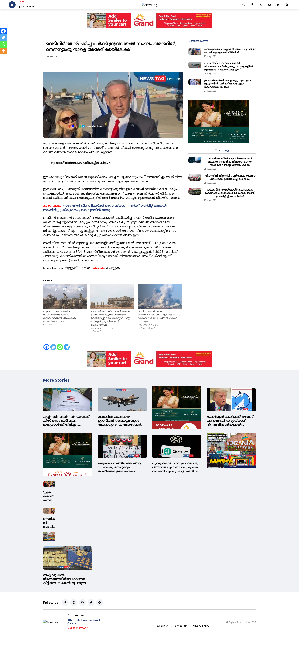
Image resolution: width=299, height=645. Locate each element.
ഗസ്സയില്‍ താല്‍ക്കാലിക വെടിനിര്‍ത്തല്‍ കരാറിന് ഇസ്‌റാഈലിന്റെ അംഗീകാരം (59, 314)
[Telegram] (67, 345)
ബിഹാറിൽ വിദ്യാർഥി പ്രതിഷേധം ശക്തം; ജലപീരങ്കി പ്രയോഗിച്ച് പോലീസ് (230, 177)
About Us (163, 626)
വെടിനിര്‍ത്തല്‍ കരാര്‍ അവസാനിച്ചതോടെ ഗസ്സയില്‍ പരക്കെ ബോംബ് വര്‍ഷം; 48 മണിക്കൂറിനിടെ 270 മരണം (159, 316)
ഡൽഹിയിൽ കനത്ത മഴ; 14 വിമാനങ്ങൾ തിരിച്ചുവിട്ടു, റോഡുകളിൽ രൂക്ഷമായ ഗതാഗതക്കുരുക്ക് (228, 67)
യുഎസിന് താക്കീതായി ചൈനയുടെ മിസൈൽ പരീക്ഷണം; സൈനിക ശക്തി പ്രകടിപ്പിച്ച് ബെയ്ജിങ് (230, 193)
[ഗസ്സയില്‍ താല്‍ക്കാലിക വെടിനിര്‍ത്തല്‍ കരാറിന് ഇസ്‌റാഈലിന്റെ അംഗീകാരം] (65, 296)
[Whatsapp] (60, 345)
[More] (3, 51)
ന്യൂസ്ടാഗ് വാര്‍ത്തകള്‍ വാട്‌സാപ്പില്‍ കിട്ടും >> (81, 163)
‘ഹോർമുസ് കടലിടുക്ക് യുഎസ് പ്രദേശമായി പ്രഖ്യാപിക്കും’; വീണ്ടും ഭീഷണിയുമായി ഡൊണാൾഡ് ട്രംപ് (230, 421)
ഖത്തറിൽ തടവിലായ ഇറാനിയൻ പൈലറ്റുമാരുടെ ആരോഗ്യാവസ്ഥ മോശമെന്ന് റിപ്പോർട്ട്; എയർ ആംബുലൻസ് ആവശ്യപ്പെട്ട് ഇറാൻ (121, 421)
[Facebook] (46, 345)
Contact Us (180, 626)
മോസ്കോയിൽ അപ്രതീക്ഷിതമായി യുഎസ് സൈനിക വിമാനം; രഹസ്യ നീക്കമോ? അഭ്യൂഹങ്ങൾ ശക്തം (230, 162)
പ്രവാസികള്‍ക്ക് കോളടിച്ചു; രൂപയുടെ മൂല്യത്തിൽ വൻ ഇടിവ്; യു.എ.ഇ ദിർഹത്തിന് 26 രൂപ (227, 84)
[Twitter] (53, 345)
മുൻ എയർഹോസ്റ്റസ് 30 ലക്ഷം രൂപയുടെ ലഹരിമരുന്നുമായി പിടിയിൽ (230, 51)
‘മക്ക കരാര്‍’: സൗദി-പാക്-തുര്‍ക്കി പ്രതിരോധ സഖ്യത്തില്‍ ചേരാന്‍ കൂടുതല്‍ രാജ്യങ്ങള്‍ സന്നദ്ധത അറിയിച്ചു (49, 496)
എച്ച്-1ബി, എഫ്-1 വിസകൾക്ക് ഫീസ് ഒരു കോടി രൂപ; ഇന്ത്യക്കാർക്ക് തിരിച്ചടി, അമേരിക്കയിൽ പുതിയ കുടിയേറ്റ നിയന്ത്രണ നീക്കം (66, 421)
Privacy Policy (200, 626)
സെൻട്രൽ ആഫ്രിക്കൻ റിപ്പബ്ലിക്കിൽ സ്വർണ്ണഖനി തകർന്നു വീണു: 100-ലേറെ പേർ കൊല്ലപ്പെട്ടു (49, 523)
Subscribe (98, 268)
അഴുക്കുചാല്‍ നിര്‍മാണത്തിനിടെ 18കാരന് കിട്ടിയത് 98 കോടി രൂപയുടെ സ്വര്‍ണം (64, 579)
